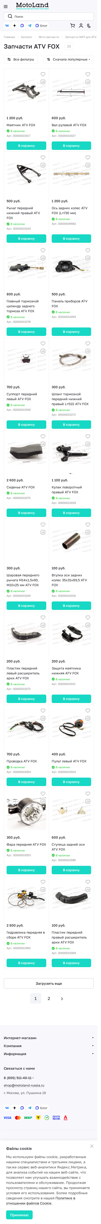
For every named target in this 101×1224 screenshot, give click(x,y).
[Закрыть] (92, 1146)
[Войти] (82, 25)
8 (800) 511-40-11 (17, 1078)
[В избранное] (43, 74)
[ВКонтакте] (7, 25)
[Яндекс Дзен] (14, 25)
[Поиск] (9, 16)
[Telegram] (29, 25)
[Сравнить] (43, 82)
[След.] (62, 998)
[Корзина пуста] (73, 25)
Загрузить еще (49, 983)
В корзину (26, 146)
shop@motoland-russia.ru (24, 1085)
